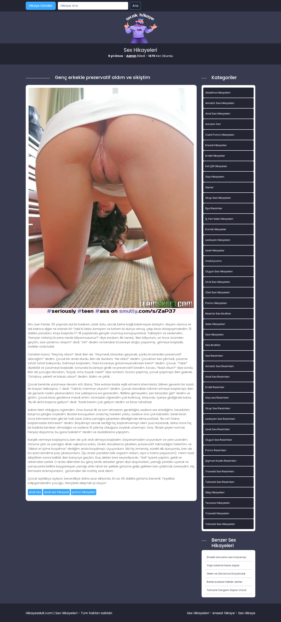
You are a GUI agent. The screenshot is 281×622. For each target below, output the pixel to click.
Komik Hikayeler (215, 229)
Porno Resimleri (215, 450)
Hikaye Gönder (41, 5)
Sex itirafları (213, 345)
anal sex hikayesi (56, 492)
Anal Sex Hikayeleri (217, 113)
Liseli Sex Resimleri (217, 429)
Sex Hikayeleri (214, 334)
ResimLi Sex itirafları (218, 313)
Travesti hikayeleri (217, 513)
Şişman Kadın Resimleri (220, 460)
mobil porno (213, 261)
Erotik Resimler (214, 387)
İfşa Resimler (213, 208)
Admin (131, 56)
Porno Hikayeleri (216, 303)
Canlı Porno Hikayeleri (219, 134)
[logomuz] (140, 28)
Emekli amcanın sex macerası (226, 557)
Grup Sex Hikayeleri (218, 198)
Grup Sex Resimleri (217, 408)
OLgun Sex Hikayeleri (219, 271)
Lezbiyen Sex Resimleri (220, 419)
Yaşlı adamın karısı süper (223, 565)
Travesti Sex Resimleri (219, 471)
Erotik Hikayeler (215, 155)
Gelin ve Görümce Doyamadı (226, 573)
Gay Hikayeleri (214, 176)
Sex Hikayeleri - (199, 613)
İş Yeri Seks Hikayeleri (219, 219)
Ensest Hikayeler (216, 145)
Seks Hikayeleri (215, 324)
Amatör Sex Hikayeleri (219, 103)
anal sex (35, 492)
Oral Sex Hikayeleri (217, 282)
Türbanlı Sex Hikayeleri (220, 524)
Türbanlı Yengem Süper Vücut (226, 590)
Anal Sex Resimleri (217, 376)
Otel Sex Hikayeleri (217, 292)
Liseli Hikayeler (214, 250)
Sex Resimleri (214, 355)
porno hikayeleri (83, 492)
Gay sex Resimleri (217, 397)
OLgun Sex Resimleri (218, 440)
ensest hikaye (223, 613)
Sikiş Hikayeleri (214, 492)
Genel (209, 187)
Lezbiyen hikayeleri (217, 240)
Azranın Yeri (213, 124)
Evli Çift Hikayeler (216, 166)
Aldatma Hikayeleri (217, 92)
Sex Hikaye (246, 613)
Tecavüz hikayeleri (217, 503)
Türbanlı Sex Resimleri (219, 482)
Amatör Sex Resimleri (219, 366)
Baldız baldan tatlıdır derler (225, 582)
